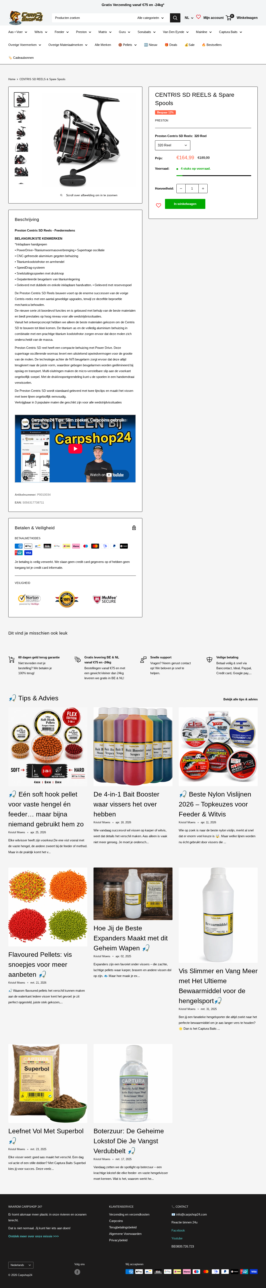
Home (11, 79)
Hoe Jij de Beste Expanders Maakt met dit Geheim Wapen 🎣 (131, 938)
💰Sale (190, 45)
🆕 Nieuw (150, 45)
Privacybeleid (118, 1240)
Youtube (176, 1238)
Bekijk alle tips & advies (241, 699)
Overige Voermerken (22, 45)
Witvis (38, 32)
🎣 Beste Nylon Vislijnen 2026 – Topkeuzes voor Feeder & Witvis (215, 804)
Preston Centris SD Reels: (181, 136)
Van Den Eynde (173, 32)
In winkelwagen (185, 204)
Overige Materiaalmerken (65, 45)
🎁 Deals (171, 45)
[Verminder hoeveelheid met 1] (181, 188)
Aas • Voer (15, 32)
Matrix (103, 32)
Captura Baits (228, 32)
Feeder (59, 32)
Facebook (178, 1230)
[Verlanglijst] (198, 17)
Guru (122, 32)
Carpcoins (116, 1221)
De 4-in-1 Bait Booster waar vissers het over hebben (126, 804)
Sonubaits (144, 32)
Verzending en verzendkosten (129, 1214)
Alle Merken (103, 45)
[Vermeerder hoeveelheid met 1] (203, 188)
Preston (81, 32)
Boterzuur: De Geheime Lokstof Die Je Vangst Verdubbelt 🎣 (129, 1141)
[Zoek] (175, 17)
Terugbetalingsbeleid (123, 1227)
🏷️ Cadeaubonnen (21, 57)
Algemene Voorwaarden (125, 1233)
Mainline (201, 32)
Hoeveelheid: (164, 188)
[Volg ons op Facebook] (77, 1272)
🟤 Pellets (125, 45)
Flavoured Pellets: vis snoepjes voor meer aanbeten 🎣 (40, 964)
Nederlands (17, 1265)
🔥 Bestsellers (212, 45)
